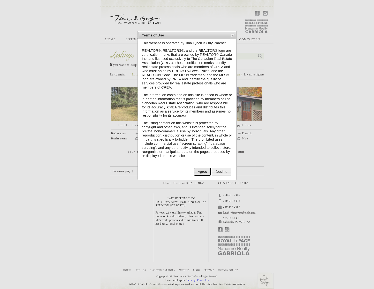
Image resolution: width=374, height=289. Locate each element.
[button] (233, 35)
